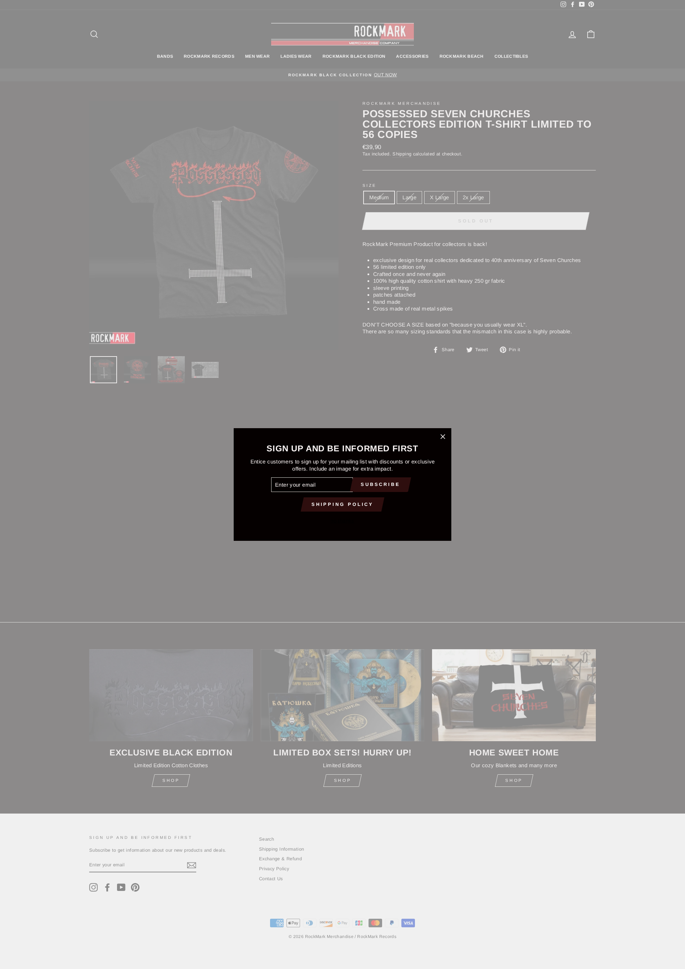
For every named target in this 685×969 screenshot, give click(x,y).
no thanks (342, 521)
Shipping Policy (342, 504)
